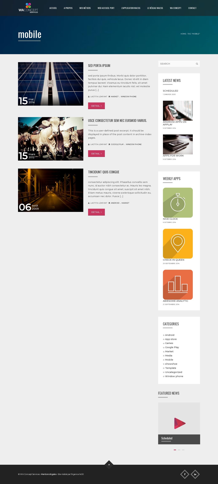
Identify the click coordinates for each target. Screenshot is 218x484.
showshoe (171, 363)
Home (183, 34)
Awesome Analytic (175, 301)
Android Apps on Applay (174, 123)
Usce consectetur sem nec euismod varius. (117, 120)
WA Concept (175, 8)
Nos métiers (85, 8)
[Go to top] (109, 464)
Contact (192, 8)
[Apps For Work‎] (178, 144)
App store (171, 339)
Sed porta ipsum (99, 65)
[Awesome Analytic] (178, 285)
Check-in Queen (173, 259)
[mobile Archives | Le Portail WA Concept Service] (28, 8)
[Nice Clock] (178, 203)
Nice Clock (170, 218)
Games (169, 343)
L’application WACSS (130, 8)
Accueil (53, 8)
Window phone (128, 96)
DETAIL (95, 106)
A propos (68, 8)
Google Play (117, 144)
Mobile (169, 359)
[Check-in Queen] (178, 244)
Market (115, 96)
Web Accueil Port (106, 8)
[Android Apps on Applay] (178, 111)
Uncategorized (173, 372)
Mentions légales (48, 474)
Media (168, 355)
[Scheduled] (179, 423)
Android (115, 203)
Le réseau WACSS (155, 8)
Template (170, 368)
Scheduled (170, 90)
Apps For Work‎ (173, 155)
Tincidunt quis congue (103, 171)
